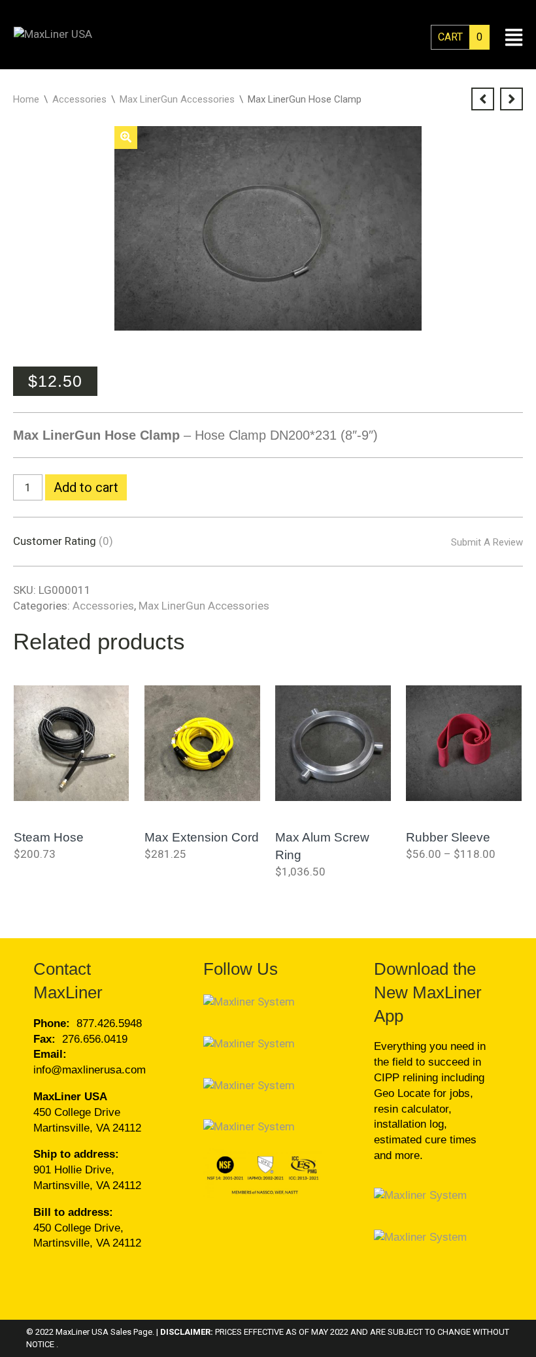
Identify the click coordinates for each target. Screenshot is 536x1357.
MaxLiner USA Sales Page (104, 1332)
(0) (106, 541)
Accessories (79, 99)
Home (26, 99)
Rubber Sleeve (448, 837)
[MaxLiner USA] (53, 34)
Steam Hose (49, 837)
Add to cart (86, 487)
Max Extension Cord (201, 837)
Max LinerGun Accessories (177, 99)
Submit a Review (487, 542)
